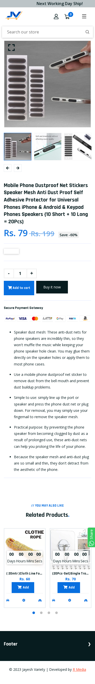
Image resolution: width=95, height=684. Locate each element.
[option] (47, 84)
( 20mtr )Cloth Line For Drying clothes (35, 573)
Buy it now (52, 287)
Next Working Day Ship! (58, 3)
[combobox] (47, 32)
